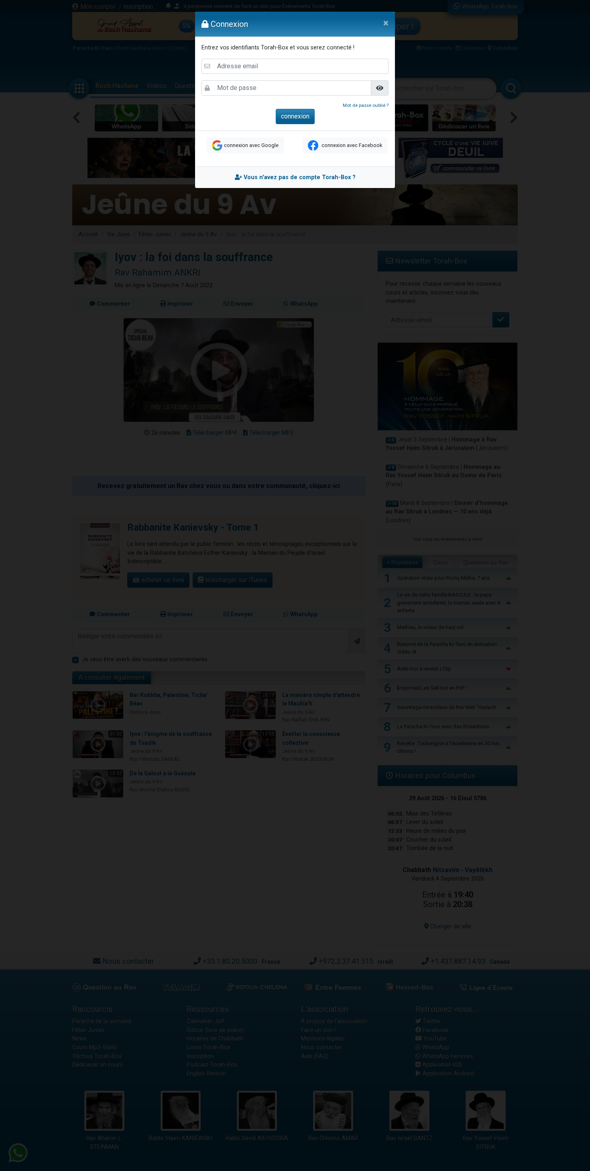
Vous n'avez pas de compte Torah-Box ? (299, 177)
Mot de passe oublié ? (366, 105)
